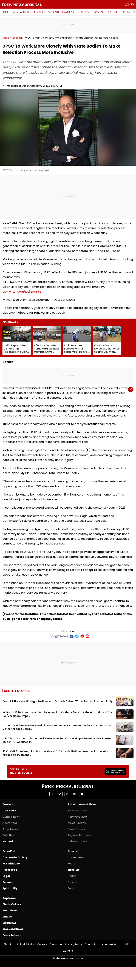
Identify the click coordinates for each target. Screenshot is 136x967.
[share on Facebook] (52, 794)
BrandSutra (10, 851)
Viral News (9, 923)
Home (5, 12)
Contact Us (92, 944)
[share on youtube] (82, 794)
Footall (72, 863)
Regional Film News (79, 835)
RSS (127, 944)
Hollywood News (77, 817)
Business (84, 12)
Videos (7, 916)
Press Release (11, 935)
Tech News (9, 910)
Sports (72, 851)
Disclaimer (56, 944)
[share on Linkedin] (67, 794)
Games (98, 12)
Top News (9, 898)
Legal (6, 876)
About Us (9, 944)
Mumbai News (21, 12)
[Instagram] (82, 636)
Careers (42, 944)
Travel (72, 882)
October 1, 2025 (64, 300)
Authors (68, 951)
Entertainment (63, 12)
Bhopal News (10, 829)
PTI (3, 85)
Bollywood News (77, 810)
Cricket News (76, 857)
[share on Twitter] (60, 794)
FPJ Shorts (42, 12)
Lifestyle (74, 870)
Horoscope (9, 870)
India (126, 12)
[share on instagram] (74, 794)
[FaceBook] (71, 636)
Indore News (9, 823)
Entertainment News (82, 804)
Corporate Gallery (14, 857)
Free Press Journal (22, 4)
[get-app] (132, 4)
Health (72, 876)
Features (112, 12)
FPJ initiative (11, 863)
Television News (77, 841)
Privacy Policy (73, 944)
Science (7, 882)
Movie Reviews (77, 823)
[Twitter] (77, 636)
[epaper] (127, 4)
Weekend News (12, 929)
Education (17, 37)
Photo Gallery (11, 904)
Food (71, 888)
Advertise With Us (112, 944)
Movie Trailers (76, 829)
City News (9, 810)
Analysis (8, 804)
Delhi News (9, 835)
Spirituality (10, 888)
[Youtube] (87, 636)
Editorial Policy (26, 944)
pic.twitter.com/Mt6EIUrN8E (21, 292)
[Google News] (58, 636)
